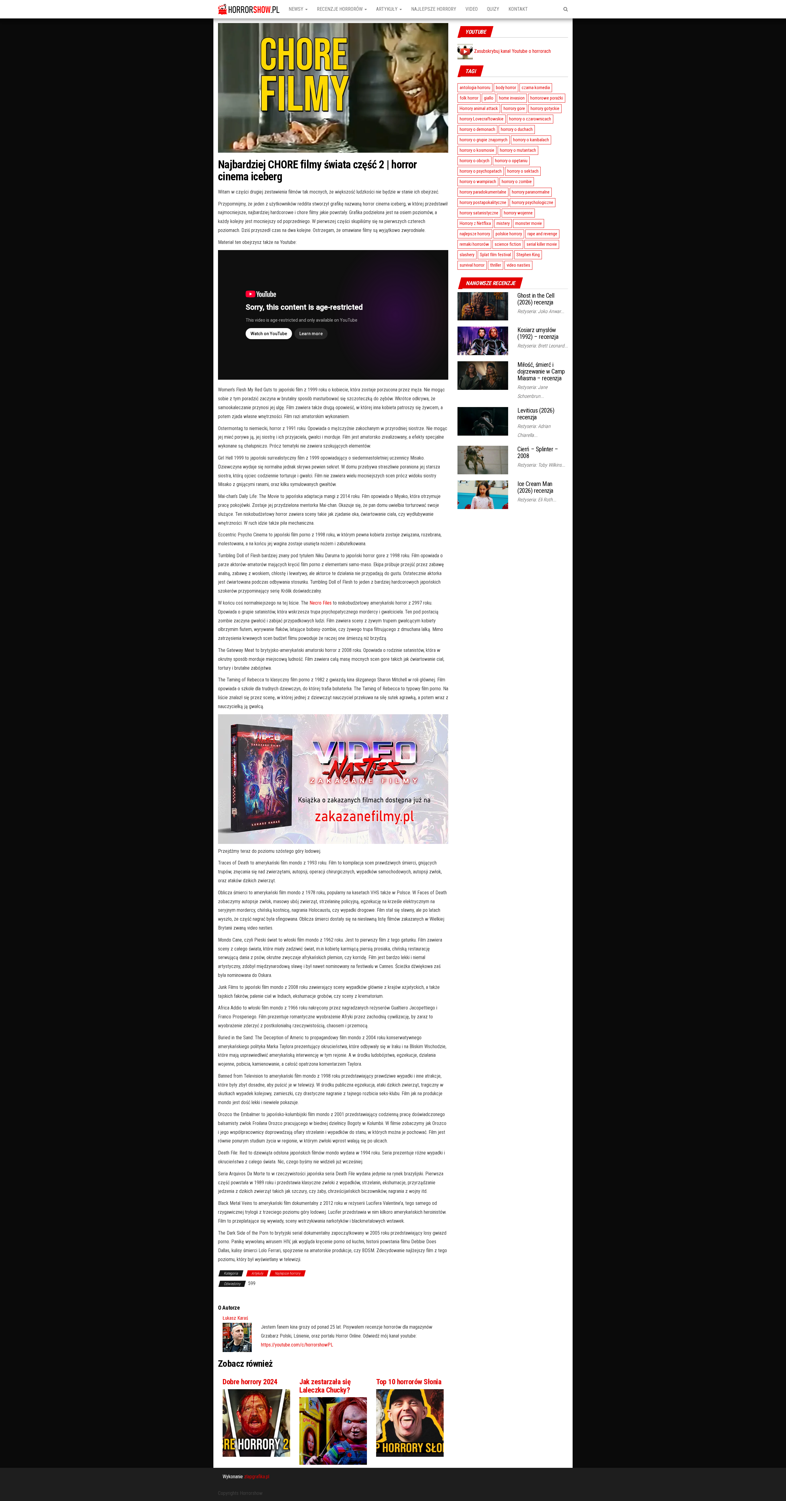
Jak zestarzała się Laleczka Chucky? (324, 1386)
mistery (503, 223)
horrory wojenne (518, 213)
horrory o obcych (474, 160)
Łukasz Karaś (235, 1318)
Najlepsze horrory (433, 9)
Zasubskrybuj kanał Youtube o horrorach (512, 51)
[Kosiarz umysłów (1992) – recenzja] (482, 340)
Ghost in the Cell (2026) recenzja (535, 299)
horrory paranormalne (531, 192)
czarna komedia (536, 87)
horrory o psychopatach (481, 171)
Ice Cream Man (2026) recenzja (535, 487)
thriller (495, 265)
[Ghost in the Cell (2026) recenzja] (482, 306)
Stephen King (528, 254)
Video (471, 9)
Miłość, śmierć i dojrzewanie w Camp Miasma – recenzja (541, 371)
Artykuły (387, 9)
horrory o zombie (517, 181)
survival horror (472, 265)
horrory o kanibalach (531, 140)
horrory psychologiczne (532, 202)
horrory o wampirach (478, 181)
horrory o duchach (517, 129)
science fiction (508, 244)
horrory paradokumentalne (483, 192)
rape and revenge (542, 234)
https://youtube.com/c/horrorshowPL (297, 1345)
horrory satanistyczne (479, 213)
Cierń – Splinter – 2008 (537, 452)
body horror (506, 87)
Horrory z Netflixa (475, 223)
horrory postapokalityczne (483, 202)
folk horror (469, 98)
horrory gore (514, 108)
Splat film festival (495, 254)
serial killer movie (542, 244)
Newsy (297, 9)
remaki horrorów (474, 244)
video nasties (518, 265)
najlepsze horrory (475, 234)
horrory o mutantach (518, 150)
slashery (467, 254)
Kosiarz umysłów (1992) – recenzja (537, 333)
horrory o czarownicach (530, 119)
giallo (488, 98)
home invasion (512, 98)
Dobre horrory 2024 (250, 1382)
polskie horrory (509, 234)
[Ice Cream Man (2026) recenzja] (482, 494)
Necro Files (320, 603)
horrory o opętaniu (511, 160)
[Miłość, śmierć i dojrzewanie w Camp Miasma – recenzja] (482, 375)
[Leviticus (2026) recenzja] (482, 421)
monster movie (528, 223)
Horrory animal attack (479, 108)
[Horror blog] (248, 9)
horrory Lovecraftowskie (482, 119)
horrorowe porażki (546, 98)
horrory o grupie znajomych (484, 140)
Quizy (493, 9)
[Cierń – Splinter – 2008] (482, 460)
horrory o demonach (477, 129)
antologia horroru (475, 87)
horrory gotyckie (545, 108)
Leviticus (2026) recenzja (535, 414)
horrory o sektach (523, 171)
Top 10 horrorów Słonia (408, 1382)
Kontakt (518, 9)
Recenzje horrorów (340, 9)
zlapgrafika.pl (256, 1476)
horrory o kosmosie (477, 150)
